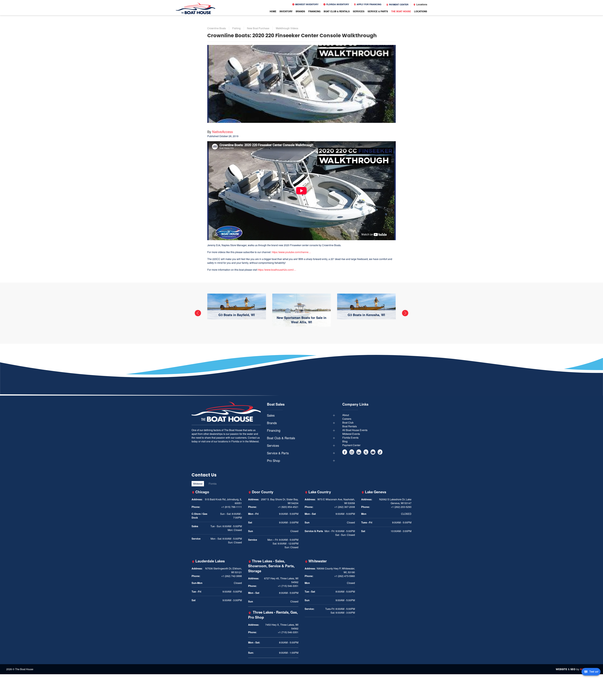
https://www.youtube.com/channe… (291, 252)
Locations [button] (420, 11)
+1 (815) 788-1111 (231, 507)
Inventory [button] (286, 11)
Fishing (236, 28)
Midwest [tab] (197, 483)
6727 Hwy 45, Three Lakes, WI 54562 (281, 580)
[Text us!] (591, 672)
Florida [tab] (213, 483)
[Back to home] (195, 8)
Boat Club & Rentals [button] (337, 11)
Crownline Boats (216, 28)
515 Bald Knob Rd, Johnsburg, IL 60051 (223, 501)
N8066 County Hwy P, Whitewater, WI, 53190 (336, 570)
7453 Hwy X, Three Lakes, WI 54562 (281, 626)
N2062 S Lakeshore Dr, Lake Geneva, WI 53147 (395, 501)
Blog (345, 441)
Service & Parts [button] (378, 11)
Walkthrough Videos (287, 28)
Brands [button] (300, 11)
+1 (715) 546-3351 (288, 586)
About (345, 415)
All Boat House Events (354, 430)
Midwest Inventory (306, 4)
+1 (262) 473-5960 (344, 576)
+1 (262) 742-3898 (231, 576)
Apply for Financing (368, 4)
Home (273, 11)
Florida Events (350, 437)
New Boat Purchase (258, 28)
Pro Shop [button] (273, 460)
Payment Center (398, 4)
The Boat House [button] (401, 11)
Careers (346, 419)
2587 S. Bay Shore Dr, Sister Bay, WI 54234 (279, 501)
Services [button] (358, 11)
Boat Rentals (349, 426)
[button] (198, 313)
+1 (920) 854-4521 (288, 507)
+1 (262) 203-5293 (401, 507)
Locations (421, 4)
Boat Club (347, 422)
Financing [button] (314, 11)
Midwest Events (351, 434)
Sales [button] (271, 415)
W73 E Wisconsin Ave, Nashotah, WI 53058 (336, 501)
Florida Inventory (337, 4)
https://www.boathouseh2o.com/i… (277, 269)
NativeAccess (222, 131)
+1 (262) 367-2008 (344, 507)
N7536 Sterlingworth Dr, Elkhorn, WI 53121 (223, 570)
